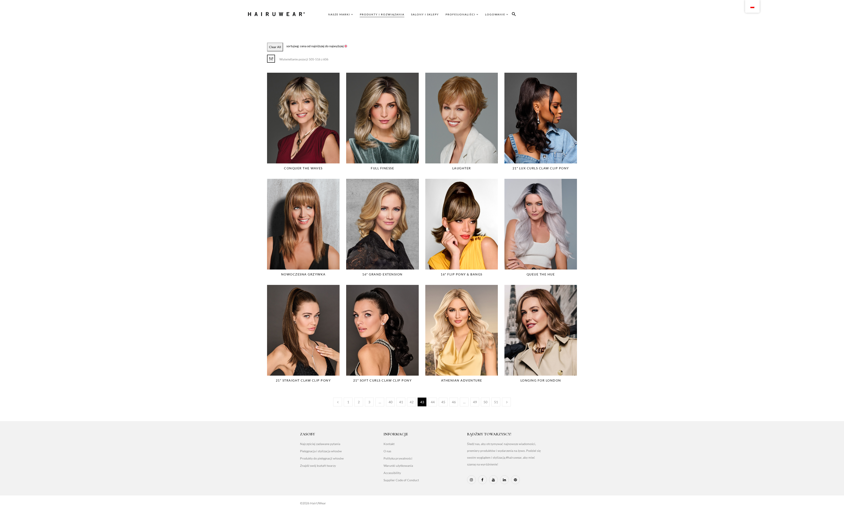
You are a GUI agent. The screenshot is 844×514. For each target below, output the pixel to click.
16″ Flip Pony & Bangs (461, 274)
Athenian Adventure (461, 380)
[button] (514, 15)
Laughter (461, 168)
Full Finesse (382, 168)
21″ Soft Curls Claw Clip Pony (382, 380)
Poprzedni (337, 402)
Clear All (275, 47)
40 (391, 402)
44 (433, 402)
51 (496, 402)
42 (412, 402)
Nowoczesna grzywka (303, 274)
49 (475, 402)
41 (401, 402)
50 (485, 402)
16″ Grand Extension (382, 274)
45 (443, 402)
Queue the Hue (541, 274)
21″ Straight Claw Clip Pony (303, 380)
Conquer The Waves (303, 168)
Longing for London (540, 380)
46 (454, 402)
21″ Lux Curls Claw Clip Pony (541, 168)
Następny (506, 402)
